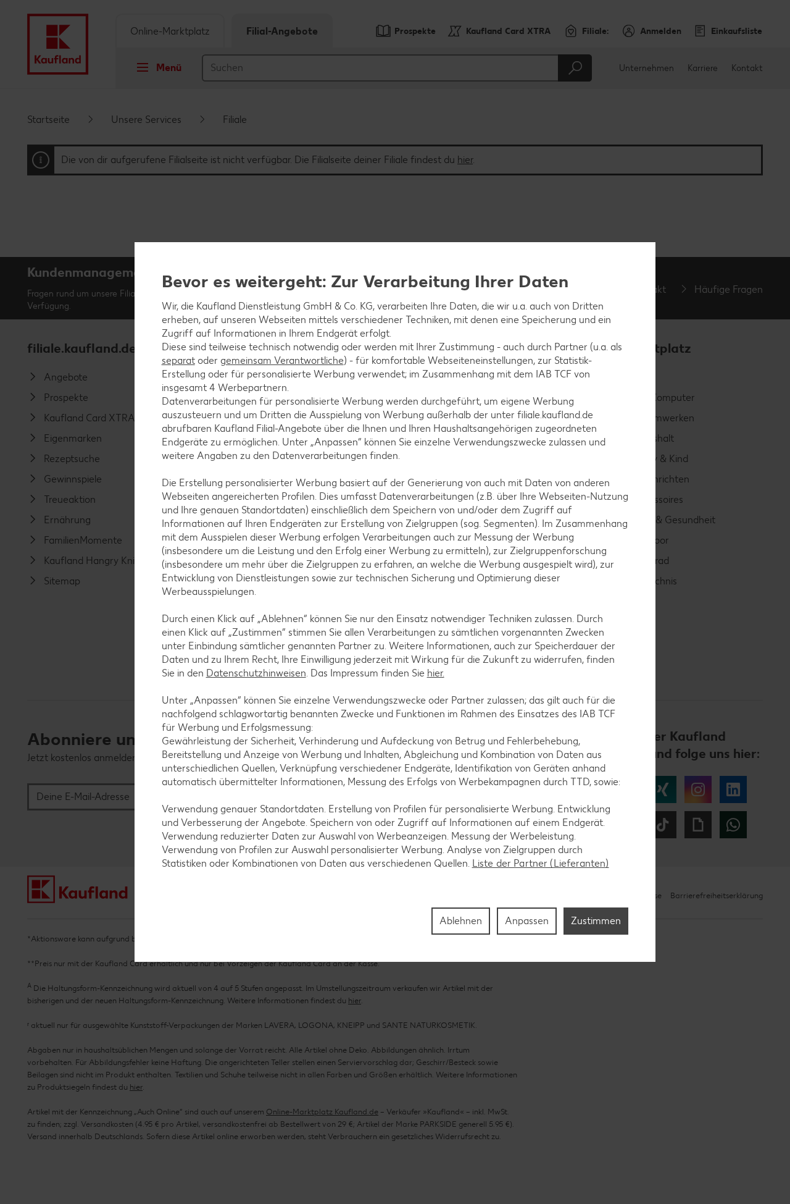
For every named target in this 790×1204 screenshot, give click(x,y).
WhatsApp (733, 824)
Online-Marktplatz (170, 31)
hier (465, 160)
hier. (435, 673)
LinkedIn (733, 789)
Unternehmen (646, 68)
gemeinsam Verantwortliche (282, 360)
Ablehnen (460, 921)
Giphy (698, 824)
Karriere (703, 68)
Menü (168, 68)
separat (178, 360)
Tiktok (662, 824)
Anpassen (527, 921)
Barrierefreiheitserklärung (716, 895)
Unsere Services (146, 119)
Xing (662, 789)
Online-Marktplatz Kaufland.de (635, 353)
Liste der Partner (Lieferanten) (540, 863)
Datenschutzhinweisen (256, 673)
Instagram (698, 789)
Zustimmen (596, 921)
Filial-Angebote (282, 31)
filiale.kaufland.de (81, 348)
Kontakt (747, 68)
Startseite (48, 119)
